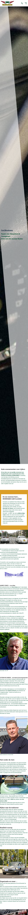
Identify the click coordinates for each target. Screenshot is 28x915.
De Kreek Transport (11, 679)
